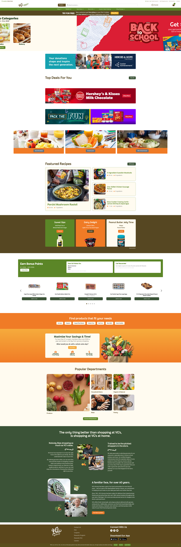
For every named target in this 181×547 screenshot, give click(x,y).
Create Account (154, 1)
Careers (178, 1)
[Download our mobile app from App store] (114, 539)
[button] (34, 298)
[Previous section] (20, 290)
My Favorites (172, 1)
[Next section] (160, 290)
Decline (121, 544)
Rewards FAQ (78, 538)
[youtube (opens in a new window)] (117, 531)
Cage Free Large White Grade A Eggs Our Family (34, 294)
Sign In (148, 1)
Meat (92, 412)
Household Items (97, 392)
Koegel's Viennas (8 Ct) (91, 294)
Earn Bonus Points (31, 264)
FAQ (75, 530)
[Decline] (178, 545)
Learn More (127, 544)
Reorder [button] (156, 5)
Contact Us (77, 527)
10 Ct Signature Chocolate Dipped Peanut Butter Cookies (147, 294)
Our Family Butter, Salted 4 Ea (62, 294)
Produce (49, 413)
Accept (115, 544)
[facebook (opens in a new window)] (111, 531)
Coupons (77, 532)
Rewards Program (79, 535)
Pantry (115, 412)
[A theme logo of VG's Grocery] (23, 5)
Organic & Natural (119, 392)
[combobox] (62, 5)
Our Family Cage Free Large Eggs (118, 294)
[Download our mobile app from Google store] (123, 539)
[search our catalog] (67, 5)
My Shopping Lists (164, 1)
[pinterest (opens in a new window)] (114, 531)
